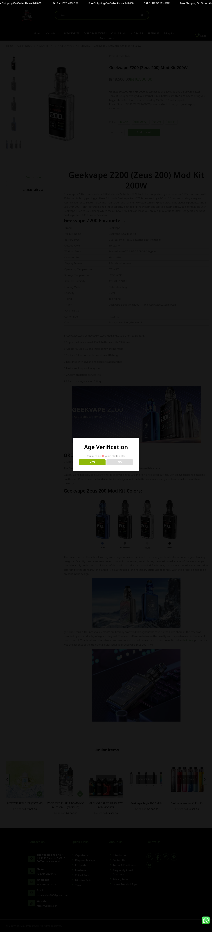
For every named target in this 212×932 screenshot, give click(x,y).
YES (92, 462)
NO (120, 462)
